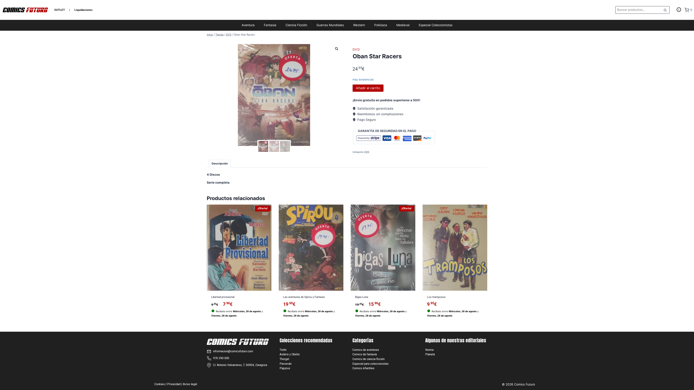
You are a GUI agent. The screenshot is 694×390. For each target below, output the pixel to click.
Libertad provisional (222, 297)
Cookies (159, 384)
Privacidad (174, 384)
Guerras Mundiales (330, 25)
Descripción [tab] (220, 163)
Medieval (403, 25)
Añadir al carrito (368, 88)
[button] (336, 49)
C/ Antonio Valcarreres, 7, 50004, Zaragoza (240, 365)
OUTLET (59, 10)
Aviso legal (190, 384)
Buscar (666, 10)
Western (359, 25)
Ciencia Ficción (296, 25)
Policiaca (380, 25)
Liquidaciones (83, 10)
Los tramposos (436, 297)
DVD (356, 49)
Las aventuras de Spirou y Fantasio (304, 297)
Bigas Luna (361, 297)
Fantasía (270, 25)
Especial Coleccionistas (436, 25)
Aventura (248, 25)
